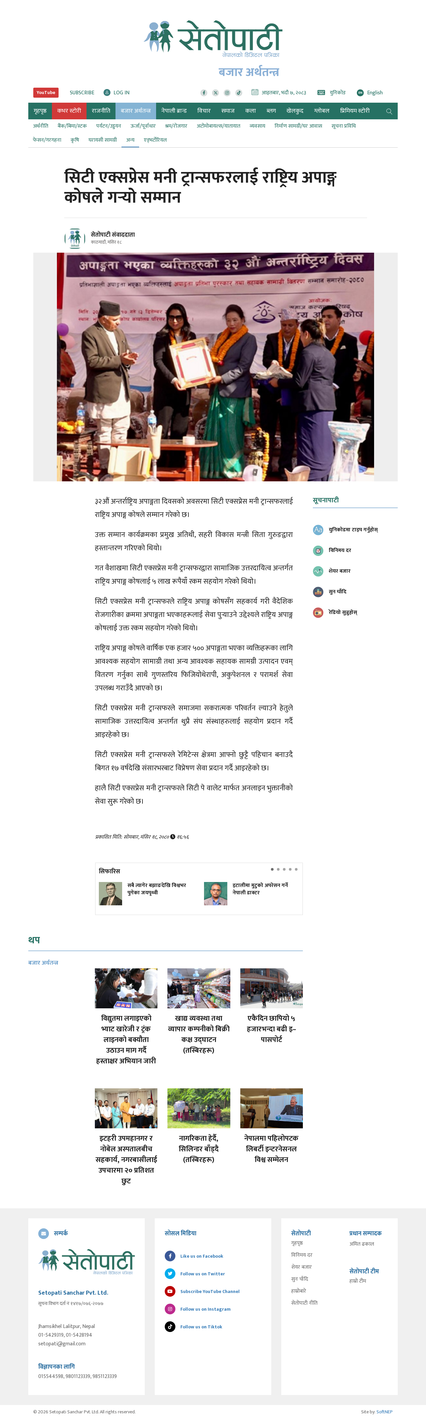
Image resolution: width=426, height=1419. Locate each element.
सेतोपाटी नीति (304, 1303)
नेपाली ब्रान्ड (174, 111)
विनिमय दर (302, 1255)
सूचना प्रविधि (343, 126)
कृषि (75, 140)
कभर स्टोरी (69, 111)
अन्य (130, 140)
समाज (228, 111)
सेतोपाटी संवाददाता (113, 235)
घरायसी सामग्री (103, 140)
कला (250, 111)
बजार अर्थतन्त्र (136, 111)
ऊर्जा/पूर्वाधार (143, 126)
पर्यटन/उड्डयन (108, 126)
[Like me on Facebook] (77, 248)
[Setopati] (86, 1261)
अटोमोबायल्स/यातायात (218, 126)
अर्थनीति (40, 126)
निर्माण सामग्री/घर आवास (298, 126)
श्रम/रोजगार (176, 126)
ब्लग (271, 111)
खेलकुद (295, 111)
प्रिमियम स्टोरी (355, 111)
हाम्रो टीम (357, 1281)
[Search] (389, 111)
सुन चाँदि (299, 1279)
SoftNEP (384, 1412)
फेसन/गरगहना (47, 140)
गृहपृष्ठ (297, 1243)
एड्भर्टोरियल (155, 140)
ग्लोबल (321, 111)
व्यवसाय (257, 126)
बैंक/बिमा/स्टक (72, 126)
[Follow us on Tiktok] (238, 92)
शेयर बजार (301, 1267)
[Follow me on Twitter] (84, 242)
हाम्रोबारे (298, 1291)
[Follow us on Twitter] (215, 92)
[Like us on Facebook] (203, 92)
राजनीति (101, 111)
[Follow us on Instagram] (227, 92)
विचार (204, 111)
